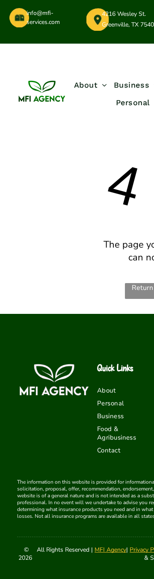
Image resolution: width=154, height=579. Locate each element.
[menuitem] (90, 85)
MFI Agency (110, 550)
